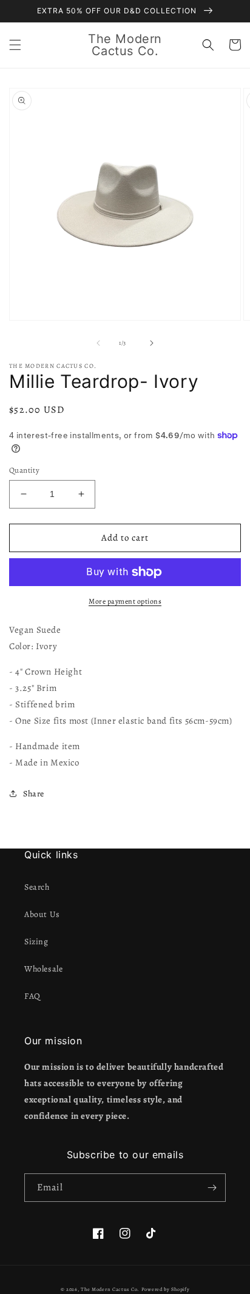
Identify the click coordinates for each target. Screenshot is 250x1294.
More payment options (125, 601)
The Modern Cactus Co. (110, 1289)
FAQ (32, 996)
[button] (15, 45)
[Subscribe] (211, 1187)
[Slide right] (151, 343)
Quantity (24, 470)
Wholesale (43, 969)
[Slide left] (98, 343)
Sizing (36, 941)
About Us (42, 914)
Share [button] (33, 793)
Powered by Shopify (165, 1289)
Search (37, 887)
